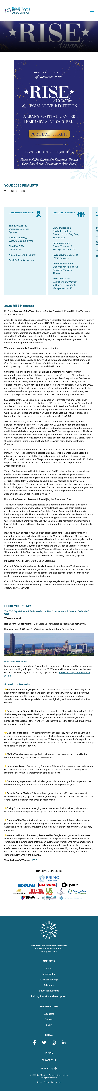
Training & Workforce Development (49, 996)
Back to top (47, 1068)
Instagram (54, 1043)
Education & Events (49, 990)
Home (49, 968)
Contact (49, 1019)
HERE (34, 860)
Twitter (44, 1043)
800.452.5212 (49, 1060)
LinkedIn (63, 1043)
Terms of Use (56, 1082)
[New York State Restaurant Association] (17, 11)
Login (49, 1025)
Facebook (34, 1043)
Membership (49, 974)
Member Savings (49, 979)
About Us (49, 1014)
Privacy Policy (43, 1082)
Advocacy (49, 985)
